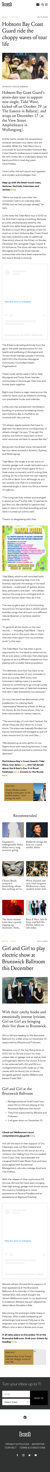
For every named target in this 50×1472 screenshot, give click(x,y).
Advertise (38, 1444)
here (13, 1342)
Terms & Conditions (32, 1448)
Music (5, 17)
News (13, 941)
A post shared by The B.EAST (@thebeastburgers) (27, 335)
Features (15, 17)
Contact (11, 1448)
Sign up (39, 1398)
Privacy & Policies (17, 1444)
